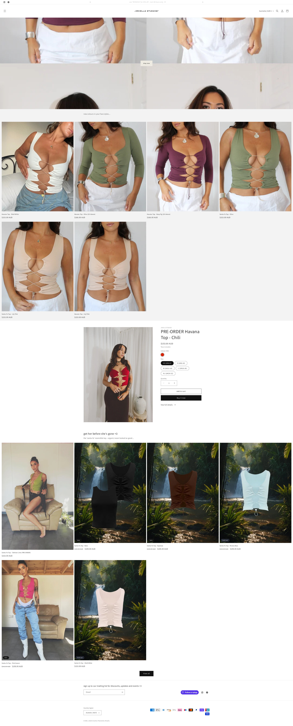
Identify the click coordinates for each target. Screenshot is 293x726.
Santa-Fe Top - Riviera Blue (229, 546)
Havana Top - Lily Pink (82, 314)
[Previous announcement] (90, 2)
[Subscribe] (122, 692)
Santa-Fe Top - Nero (81, 546)
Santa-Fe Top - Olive (226, 214)
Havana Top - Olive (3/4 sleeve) (84, 214)
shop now (146, 63)
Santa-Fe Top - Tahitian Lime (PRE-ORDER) (16, 553)
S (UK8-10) (181, 363)
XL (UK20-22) (168, 373)
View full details (167, 405)
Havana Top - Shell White (10, 214)
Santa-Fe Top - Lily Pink (10, 314)
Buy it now (181, 398)
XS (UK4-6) (167, 363)
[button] (4, 10)
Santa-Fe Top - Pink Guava (11, 663)
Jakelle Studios (93, 721)
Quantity (164, 379)
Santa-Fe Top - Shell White (83, 663)
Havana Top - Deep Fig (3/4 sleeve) (158, 214)
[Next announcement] (202, 2)
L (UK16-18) (182, 368)
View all (146, 673)
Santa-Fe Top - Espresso (155, 546)
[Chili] (162, 354)
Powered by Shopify (104, 721)
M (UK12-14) (167, 368)
